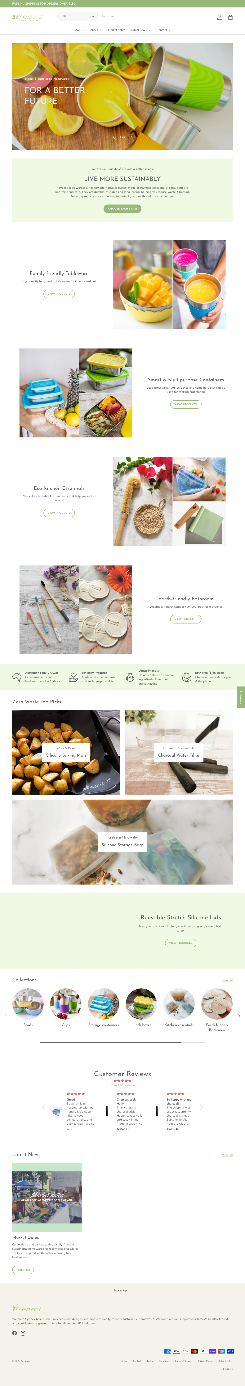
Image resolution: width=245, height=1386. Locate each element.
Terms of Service (183, 1361)
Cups (66, 1025)
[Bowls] (28, 1004)
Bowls (28, 1025)
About (94, 30)
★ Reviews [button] (241, 697)
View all (227, 980)
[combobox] (129, 16)
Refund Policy (225, 1361)
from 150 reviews (122, 1085)
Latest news (139, 30)
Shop (77, 30)
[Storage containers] (103, 1004)
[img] (123, 1081)
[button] (230, 17)
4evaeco (25, 1361)
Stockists (228, 1368)
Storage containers (103, 1025)
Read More (23, 1270)
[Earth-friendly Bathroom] (217, 1004)
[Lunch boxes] (141, 1004)
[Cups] (65, 1004)
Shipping (164, 1361)
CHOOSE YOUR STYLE (122, 208)
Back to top (121, 1290)
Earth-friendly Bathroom (217, 1027)
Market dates (116, 30)
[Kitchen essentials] (179, 1004)
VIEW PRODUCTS (59, 294)
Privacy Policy (205, 1361)
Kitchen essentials (179, 1025)
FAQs (150, 1361)
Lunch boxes (141, 1025)
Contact (161, 30)
